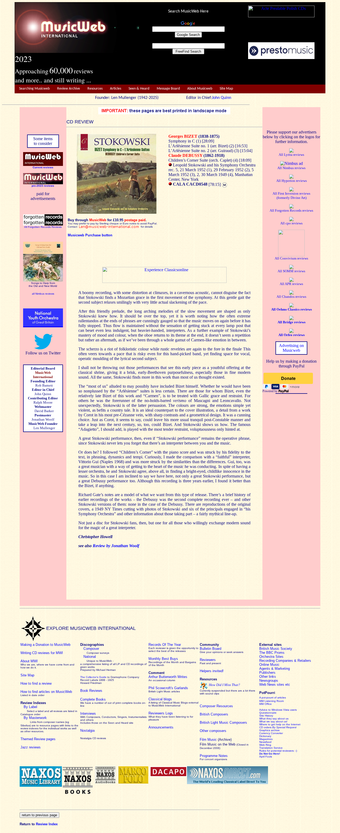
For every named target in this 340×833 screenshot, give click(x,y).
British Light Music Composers (223, 723)
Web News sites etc (274, 685)
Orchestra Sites (271, 657)
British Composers (214, 714)
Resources (95, 89)
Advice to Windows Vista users (278, 709)
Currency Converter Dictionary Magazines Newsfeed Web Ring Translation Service (271, 740)
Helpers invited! (212, 671)
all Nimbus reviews (43, 293)
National (89, 657)
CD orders (277, 727)
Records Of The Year (164, 645)
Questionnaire (268, 712)
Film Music (208, 740)
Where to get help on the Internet (279, 724)
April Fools (265, 756)
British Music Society (275, 649)
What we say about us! (273, 721)
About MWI (29, 661)
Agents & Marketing (274, 669)
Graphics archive (269, 730)
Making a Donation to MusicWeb (45, 645)
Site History (266, 715)
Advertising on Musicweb (291, 348)
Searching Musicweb (34, 89)
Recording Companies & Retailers (285, 661)
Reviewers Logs (160, 713)
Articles (115, 89)
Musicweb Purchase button (90, 235)
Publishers (267, 673)
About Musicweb (199, 89)
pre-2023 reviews (43, 185)
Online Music (269, 665)
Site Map (226, 89)
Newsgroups (268, 681)
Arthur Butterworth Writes (167, 677)
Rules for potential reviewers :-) (278, 750)
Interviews (88, 713)
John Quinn (221, 98)
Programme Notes (214, 756)
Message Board (168, 89)
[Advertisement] (232, 72)
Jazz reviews (30, 747)
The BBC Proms (271, 653)
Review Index (47, 824)
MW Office (265, 703)
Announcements (160, 727)
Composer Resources (216, 706)
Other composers (213, 731)
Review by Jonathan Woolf (116, 545)
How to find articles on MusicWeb (46, 692)
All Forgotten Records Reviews (43, 226)
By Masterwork (35, 718)
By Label (30, 707)
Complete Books (93, 699)
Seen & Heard (139, 89)
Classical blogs (160, 699)
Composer (91, 649)
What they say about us (273, 718)
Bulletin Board (210, 649)
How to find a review (36, 683)
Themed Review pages (38, 739)
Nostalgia (87, 730)
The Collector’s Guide (93, 677)
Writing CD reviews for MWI (41, 653)
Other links (267, 677)
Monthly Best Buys (163, 659)
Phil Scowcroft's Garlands (168, 688)
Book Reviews (91, 691)
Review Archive (68, 89)
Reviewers (208, 660)
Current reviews (43, 167)
